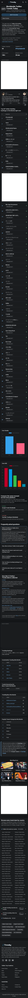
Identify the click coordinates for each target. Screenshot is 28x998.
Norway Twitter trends (6, 887)
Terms (3, 984)
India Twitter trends (6, 834)
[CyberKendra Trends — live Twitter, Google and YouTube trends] (12, 2)
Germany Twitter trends (6, 850)
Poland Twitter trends (6, 859)
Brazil (3, 972)
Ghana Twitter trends (19, 841)
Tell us (17, 615)
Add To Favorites (14, 14)
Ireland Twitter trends (6, 871)
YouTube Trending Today (7, 926)
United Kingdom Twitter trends (21, 857)
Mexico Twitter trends (6, 866)
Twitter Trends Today (6, 924)
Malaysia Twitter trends (19, 839)
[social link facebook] (6, 960)
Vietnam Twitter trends (6, 855)
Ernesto (8, 713)
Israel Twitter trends (6, 873)
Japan (16, 968)
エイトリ (8, 709)
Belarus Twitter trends (19, 892)
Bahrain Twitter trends (6, 864)
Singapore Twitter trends (20, 885)
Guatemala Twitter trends (20, 901)
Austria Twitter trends (19, 882)
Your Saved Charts (6, 935)
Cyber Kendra (12, 608)
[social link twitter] (3, 960)
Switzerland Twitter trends (7, 885)
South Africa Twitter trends (7, 839)
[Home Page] (14, 945)
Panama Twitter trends (6, 899)
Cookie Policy (18, 987)
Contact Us (17, 984)
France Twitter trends (19, 846)
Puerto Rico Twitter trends (7, 896)
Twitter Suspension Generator (8, 929)
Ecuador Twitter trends (6, 894)
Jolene (7, 671)
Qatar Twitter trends (19, 875)
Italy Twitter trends (18, 848)
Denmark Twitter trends (19, 869)
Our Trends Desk (17, 932)
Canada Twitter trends (19, 880)
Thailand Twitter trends (6, 848)
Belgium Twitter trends (19, 887)
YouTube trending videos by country (13, 913)
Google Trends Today (18, 924)
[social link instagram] (9, 960)
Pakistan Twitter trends (19, 832)
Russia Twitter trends (19, 866)
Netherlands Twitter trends (7, 862)
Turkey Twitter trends (19, 850)
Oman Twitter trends (6, 889)
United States (5, 968)
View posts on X (9, 119)
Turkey (3, 975)
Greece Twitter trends (6, 880)
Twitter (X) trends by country (13, 829)
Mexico (16, 975)
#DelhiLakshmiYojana (11, 700)
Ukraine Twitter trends (19, 878)
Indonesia (17, 972)
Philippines (17, 977)
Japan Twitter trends (6, 832)
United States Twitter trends (20, 855)
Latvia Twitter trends (19, 889)
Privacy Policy (5, 987)
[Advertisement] (14, 75)
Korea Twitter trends (19, 852)
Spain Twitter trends (6, 846)
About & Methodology (6, 932)
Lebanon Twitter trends (19, 864)
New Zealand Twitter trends (7, 901)
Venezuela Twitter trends (20, 899)
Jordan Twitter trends (6, 875)
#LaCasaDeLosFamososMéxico (13, 706)
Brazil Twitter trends (6, 843)
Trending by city (9, 918)
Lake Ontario (9, 678)
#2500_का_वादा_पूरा (10, 703)
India (3, 970)
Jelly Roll (8, 665)
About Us (4, 989)
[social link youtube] (12, 960)
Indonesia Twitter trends (20, 834)
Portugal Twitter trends (19, 873)
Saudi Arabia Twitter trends (7, 836)
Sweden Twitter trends (6, 878)
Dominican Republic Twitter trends (21, 894)
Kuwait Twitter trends (6, 869)
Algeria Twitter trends (19, 862)
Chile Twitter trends (6, 892)
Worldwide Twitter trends (20, 903)
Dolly (7, 668)
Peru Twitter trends (18, 896)
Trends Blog (20, 929)
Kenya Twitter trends (19, 836)
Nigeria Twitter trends (6, 841)
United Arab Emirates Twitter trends (21, 871)
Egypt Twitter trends (6, 852)
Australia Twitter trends (6, 857)
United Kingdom (18, 970)
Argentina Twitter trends (7, 882)
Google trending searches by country (13, 908)
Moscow (8, 675)
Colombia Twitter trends (20, 859)
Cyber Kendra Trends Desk (7, 41)
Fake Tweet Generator (20, 926)
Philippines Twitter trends (20, 843)
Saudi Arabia (4, 977)
